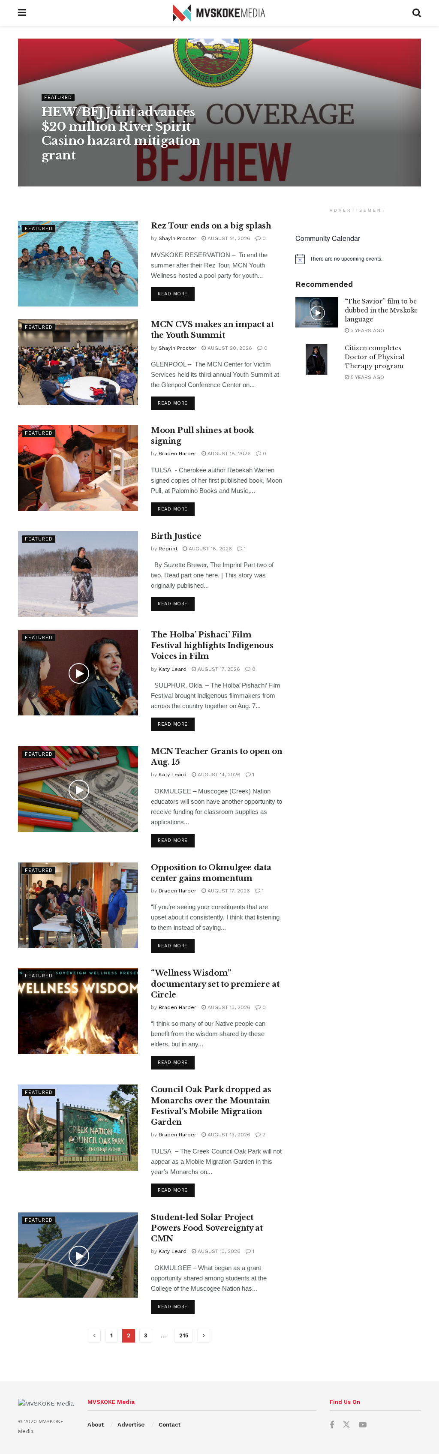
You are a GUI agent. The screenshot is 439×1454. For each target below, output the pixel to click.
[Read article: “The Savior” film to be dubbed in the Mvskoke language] (316, 312)
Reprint (168, 549)
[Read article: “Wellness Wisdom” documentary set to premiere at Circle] (78, 1011)
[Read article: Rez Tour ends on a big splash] (78, 263)
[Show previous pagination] (94, 1336)
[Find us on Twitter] (346, 1425)
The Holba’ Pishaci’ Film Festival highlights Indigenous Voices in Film (212, 645)
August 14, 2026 (218, 775)
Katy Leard (63, 173)
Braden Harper (177, 454)
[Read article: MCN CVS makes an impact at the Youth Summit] (78, 362)
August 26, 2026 (110, 173)
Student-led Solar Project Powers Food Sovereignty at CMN (207, 1228)
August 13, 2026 (228, 1007)
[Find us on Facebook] (332, 1425)
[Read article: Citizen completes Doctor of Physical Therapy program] (316, 359)
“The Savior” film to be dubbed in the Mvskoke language (381, 310)
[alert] (358, 259)
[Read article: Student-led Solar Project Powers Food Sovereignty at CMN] (78, 1255)
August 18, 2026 (228, 454)
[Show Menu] (22, 13)
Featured (58, 97)
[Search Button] (416, 13)
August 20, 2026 (229, 348)
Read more (176, 294)
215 (183, 1335)
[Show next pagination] (203, 1336)
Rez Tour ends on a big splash (211, 226)
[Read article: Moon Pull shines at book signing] (78, 468)
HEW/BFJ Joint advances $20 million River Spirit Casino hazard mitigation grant (121, 134)
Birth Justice (176, 536)
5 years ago (366, 377)
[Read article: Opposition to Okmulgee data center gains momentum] (78, 905)
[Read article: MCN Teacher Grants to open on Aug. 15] (78, 789)
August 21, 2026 (228, 238)
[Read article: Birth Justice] (78, 574)
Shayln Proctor (177, 238)
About (95, 1424)
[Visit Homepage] (219, 12)
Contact (169, 1424)
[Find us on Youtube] (363, 1425)
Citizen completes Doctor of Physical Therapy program (374, 357)
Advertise (130, 1424)
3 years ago (366, 330)
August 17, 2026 (218, 669)
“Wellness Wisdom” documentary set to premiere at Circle (215, 983)
